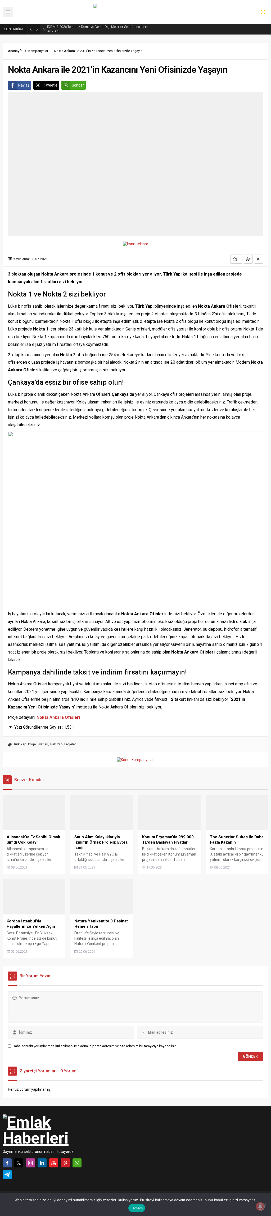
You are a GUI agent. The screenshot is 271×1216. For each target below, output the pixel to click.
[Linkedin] (42, 1162)
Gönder (78, 85)
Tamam (137, 1208)
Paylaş (23, 85)
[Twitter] (18, 1162)
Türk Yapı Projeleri (63, 744)
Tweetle (50, 85)
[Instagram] (30, 1162)
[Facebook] (7, 1162)
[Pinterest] (65, 1162)
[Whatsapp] (77, 1162)
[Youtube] (53, 1162)
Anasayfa (15, 51)
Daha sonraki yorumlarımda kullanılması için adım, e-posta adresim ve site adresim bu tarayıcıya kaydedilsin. (95, 1046)
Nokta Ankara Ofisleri (58, 717)
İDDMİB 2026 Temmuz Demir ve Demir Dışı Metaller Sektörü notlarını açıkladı (97, 29)
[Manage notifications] (260, 1206)
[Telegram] (7, 1174)
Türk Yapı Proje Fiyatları (30, 744)
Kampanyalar (38, 51)
